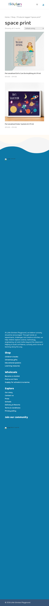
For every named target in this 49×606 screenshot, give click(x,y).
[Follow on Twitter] (20, 421)
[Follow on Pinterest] (24, 422)
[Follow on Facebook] (16, 422)
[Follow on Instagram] (7, 421)
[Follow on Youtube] (12, 421)
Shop (13, 17)
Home (7, 17)
